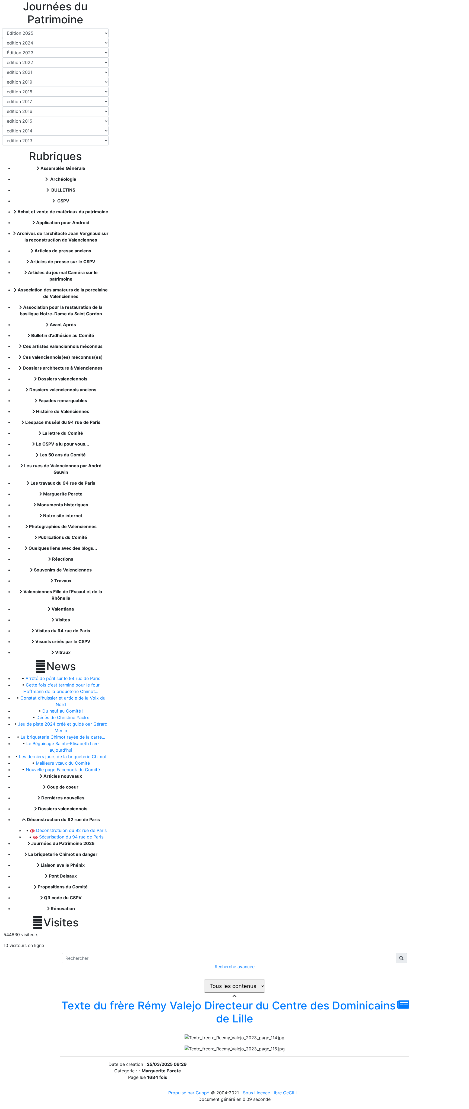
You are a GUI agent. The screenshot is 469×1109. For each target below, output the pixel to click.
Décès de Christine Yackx (62, 717)
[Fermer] (234, 996)
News (55, 666)
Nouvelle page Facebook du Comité (63, 769)
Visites (55, 922)
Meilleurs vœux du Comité (63, 763)
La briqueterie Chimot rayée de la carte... (63, 737)
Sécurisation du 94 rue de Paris (70, 837)
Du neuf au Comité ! (62, 711)
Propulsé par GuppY (189, 1092)
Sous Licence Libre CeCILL (271, 1092)
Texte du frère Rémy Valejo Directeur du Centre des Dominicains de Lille (228, 1012)
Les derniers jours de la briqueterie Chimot (63, 756)
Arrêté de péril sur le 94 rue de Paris (63, 678)
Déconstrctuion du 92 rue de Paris (71, 830)
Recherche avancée (235, 966)
